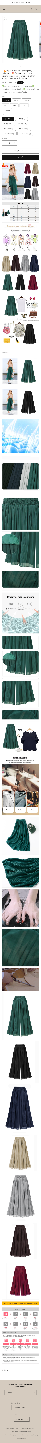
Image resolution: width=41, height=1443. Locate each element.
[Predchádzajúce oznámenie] (4, 2)
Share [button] (6, 1370)
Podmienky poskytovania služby (14, 1435)
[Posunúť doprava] (25, 67)
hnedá (24, 105)
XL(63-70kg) (8, 124)
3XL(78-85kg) (8, 129)
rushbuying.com (13, 1428)
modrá (26, 100)
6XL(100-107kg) (25, 134)
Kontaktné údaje (21, 1438)
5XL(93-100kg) (9, 134)
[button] (4, 8)
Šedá (14, 105)
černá (16, 100)
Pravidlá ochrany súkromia (28, 1428)
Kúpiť (20, 157)
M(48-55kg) (8, 119)
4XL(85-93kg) (24, 129)
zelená (6, 100)
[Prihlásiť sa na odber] (34, 1392)
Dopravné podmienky (32, 1435)
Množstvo (4, 139)
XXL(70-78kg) (23, 124)
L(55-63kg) (21, 119)
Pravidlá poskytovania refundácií (21, 1431)
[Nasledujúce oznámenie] (37, 2)
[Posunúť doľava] (15, 67)
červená (7, 110)
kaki (5, 105)
